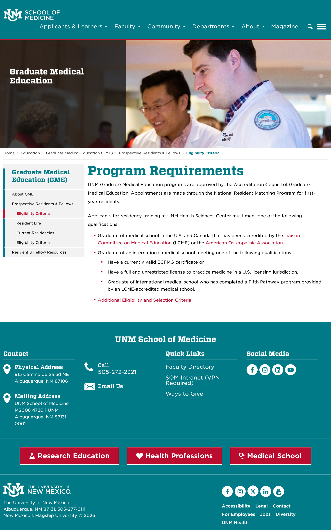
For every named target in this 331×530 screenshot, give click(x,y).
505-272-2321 (117, 372)
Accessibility (236, 506)
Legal (261, 506)
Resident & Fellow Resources (39, 252)
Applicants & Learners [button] (71, 26)
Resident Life (28, 223)
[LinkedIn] (277, 369)
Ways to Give (184, 394)
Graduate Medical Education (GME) (79, 153)
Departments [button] (211, 26)
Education (30, 153)
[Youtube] (290, 369)
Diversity (286, 514)
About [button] (251, 26)
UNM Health (235, 522)
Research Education (72, 456)
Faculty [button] (125, 26)
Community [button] (164, 26)
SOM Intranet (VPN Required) (193, 380)
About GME (23, 194)
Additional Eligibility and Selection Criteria (144, 300)
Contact (281, 506)
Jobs (265, 514)
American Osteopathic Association (244, 242)
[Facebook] (252, 369)
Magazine (284, 26)
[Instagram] (264, 369)
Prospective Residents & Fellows (149, 153)
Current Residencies (35, 233)
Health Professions (178, 456)
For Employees (238, 514)
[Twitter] (252, 490)
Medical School (273, 456)
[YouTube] (278, 491)
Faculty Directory (190, 367)
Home (9, 153)
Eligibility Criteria (203, 153)
